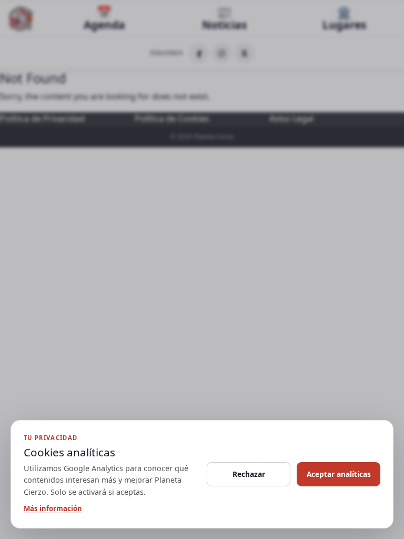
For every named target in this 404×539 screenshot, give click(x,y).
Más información (53, 508)
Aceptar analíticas (339, 474)
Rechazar (249, 474)
